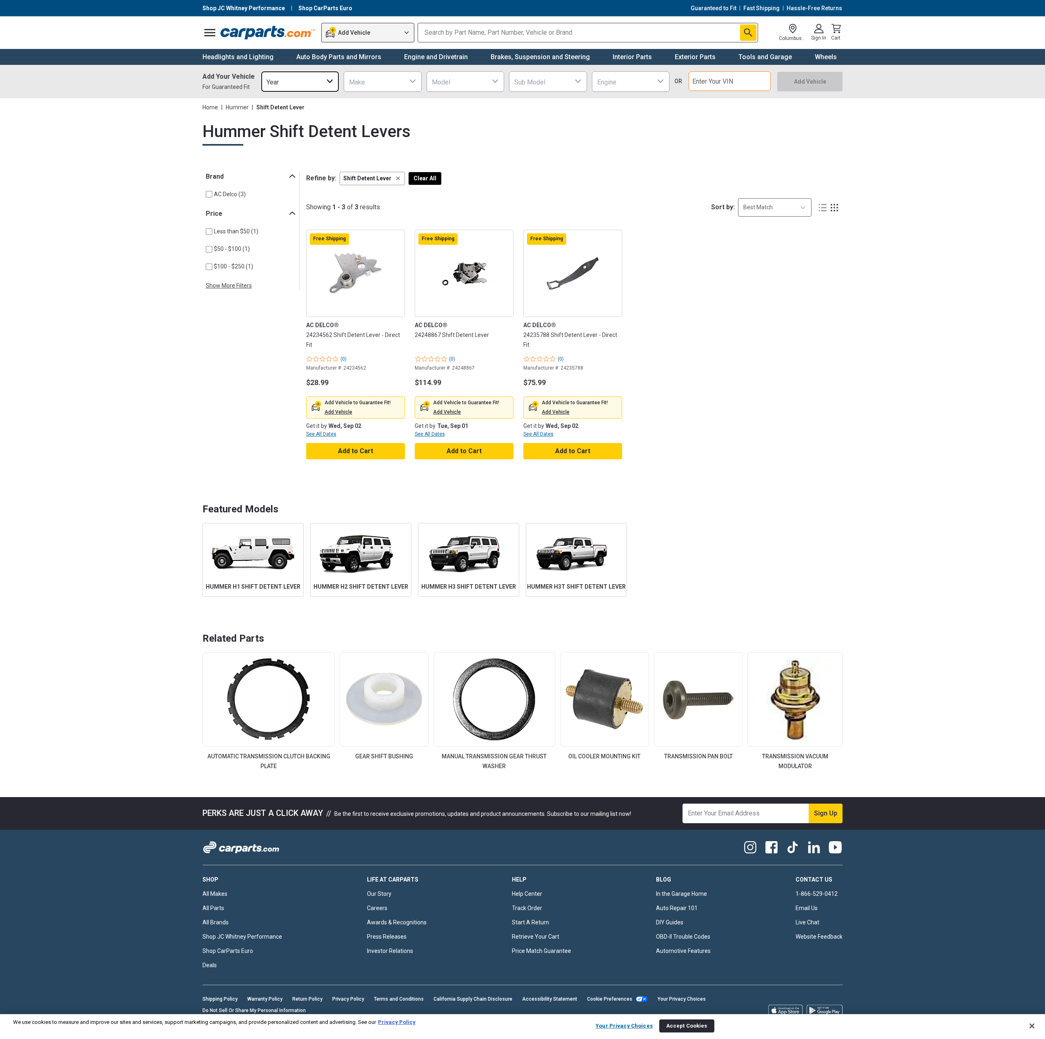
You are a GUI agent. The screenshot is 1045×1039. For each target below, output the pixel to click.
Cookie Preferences (609, 999)
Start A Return (530, 922)
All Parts (213, 908)
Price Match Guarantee (541, 951)
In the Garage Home (681, 894)
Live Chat (807, 922)
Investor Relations (390, 951)
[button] (372, 178)
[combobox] (300, 81)
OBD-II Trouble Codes (683, 936)
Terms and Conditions (399, 999)
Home (210, 107)
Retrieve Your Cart (535, 936)
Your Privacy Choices (682, 999)
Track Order (527, 908)
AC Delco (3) (230, 194)
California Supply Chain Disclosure (473, 999)
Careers (377, 908)
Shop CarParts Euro (227, 951)
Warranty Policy (264, 999)
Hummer (237, 107)
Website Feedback (819, 936)
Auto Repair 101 (677, 908)
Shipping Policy (220, 999)
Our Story (379, 894)
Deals (209, 965)
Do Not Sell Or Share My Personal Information (254, 1010)
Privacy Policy (348, 999)
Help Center (527, 894)
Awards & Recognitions (397, 922)
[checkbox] (209, 194)
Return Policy (307, 999)
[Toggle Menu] (209, 32)
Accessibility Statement (549, 999)
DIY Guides (669, 922)
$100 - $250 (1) (233, 266)
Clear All (425, 178)
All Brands (215, 922)
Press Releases (387, 936)
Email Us (807, 908)
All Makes (214, 894)
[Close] (1032, 1026)
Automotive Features (683, 951)
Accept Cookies (686, 1026)
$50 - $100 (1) (232, 249)
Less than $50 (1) (236, 231)
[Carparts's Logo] (268, 33)
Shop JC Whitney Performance (242, 936)
